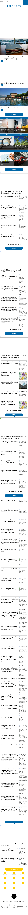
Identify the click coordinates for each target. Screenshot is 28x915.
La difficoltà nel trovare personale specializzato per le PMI (11, 271)
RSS (24, 901)
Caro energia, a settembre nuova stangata (9, 196)
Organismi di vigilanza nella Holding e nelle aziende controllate (8, 217)
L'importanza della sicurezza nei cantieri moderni (14, 678)
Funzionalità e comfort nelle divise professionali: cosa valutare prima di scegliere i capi (9, 288)
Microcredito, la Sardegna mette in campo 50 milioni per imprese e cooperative (10, 207)
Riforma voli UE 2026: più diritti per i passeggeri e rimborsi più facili (9, 236)
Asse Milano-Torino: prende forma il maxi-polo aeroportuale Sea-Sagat (14, 58)
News (2, 60)
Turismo (14, 874)
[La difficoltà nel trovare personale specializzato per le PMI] (14, 251)
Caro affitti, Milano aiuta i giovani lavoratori (9, 510)
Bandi (5, 879)
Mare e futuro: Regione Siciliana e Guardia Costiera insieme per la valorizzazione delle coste (9, 628)
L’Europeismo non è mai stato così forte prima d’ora (9, 442)
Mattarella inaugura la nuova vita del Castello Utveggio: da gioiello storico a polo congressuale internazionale (9, 798)
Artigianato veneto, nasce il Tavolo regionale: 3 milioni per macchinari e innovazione (9, 736)
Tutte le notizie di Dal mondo (14, 491)
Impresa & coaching (14, 890)
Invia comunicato (18, 901)
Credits (15, 907)
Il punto (5, 874)
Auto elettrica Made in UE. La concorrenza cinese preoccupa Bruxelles (9, 452)
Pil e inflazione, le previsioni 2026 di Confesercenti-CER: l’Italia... (6, 163)
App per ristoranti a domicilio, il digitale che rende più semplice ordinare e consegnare (9, 276)
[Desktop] (20, 6)
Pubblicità (11, 901)
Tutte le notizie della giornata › (14, 818)
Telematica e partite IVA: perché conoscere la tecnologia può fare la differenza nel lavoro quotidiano (9, 320)
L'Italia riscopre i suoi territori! (9, 745)
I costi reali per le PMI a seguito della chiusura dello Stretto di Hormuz (12, 192)
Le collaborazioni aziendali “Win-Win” (9, 569)
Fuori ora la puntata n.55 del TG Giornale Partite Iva (9, 637)
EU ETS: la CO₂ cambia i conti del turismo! (9, 550)
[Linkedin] (10, 6)
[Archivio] (18, 6)
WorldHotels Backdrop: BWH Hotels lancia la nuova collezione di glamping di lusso (9, 727)
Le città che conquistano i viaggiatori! (12, 83)
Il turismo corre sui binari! (20, 161)
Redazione (5, 901)
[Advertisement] (14, 22)
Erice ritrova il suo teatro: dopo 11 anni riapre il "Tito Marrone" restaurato (9, 648)
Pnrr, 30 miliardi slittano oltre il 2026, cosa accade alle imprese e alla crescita (14, 437)
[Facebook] (7, 6)
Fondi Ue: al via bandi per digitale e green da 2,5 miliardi (9, 382)
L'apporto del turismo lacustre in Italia (12, 108)
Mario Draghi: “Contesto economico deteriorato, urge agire (8, 462)
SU (14, 897)
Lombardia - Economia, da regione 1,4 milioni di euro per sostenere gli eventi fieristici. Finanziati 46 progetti (9, 404)
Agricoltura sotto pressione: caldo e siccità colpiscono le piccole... (20, 147)
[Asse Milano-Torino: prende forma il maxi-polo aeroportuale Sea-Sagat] (14, 55)
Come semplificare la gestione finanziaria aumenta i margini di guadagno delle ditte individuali (9, 298)
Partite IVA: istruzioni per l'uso (14, 885)
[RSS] (14, 6)
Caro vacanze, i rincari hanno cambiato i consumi (8, 579)
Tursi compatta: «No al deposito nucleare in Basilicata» (9, 716)
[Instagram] (9, 6)
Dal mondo (14, 879)
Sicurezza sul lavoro (5, 890)
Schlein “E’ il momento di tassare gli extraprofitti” (12, 845)
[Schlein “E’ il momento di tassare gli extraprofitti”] (14, 825)
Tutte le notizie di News (14, 244)
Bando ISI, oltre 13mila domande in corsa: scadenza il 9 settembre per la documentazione (13, 357)
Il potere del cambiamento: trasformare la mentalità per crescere (8, 521)
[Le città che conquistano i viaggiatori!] (14, 65)
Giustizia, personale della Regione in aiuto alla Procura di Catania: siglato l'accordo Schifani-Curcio (9, 809)
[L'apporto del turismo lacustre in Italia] (14, 106)
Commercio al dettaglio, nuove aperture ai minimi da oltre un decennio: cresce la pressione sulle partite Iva (10, 541)
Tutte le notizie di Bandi (14, 410)
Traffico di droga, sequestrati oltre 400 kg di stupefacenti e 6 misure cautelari (9, 860)
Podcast (23, 879)
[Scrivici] (16, 6)
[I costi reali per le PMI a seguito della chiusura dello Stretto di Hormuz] (14, 173)
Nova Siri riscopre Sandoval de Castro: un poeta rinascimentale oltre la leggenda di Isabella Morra (9, 697)
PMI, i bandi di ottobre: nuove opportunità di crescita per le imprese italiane (8, 374)
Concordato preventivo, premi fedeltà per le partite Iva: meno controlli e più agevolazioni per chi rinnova (9, 708)
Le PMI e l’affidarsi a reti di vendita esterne (8, 501)
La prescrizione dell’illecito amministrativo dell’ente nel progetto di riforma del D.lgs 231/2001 (8, 659)
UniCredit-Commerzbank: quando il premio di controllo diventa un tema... (20, 130)
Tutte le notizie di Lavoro (14, 329)
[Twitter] (12, 6)
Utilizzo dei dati (23, 907)
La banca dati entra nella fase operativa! (8, 226)
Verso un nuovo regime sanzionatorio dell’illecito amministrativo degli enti (7, 531)
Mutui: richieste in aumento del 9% (6, 130)
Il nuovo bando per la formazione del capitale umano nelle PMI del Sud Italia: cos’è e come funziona (9, 363)
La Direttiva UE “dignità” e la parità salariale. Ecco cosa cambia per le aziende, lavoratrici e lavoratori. (9, 482)
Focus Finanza (23, 874)
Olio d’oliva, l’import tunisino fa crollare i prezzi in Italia (9, 471)
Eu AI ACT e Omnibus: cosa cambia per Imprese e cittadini (9, 560)
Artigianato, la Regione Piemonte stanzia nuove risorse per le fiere (9, 392)
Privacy (18, 907)
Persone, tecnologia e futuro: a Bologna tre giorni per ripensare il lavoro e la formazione (9, 669)
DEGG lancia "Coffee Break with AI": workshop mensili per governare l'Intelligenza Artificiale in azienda (9, 785)
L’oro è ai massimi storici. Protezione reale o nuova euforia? (9, 589)
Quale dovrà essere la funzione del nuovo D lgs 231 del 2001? (6, 146)
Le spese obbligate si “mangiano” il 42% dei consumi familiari (9, 849)
